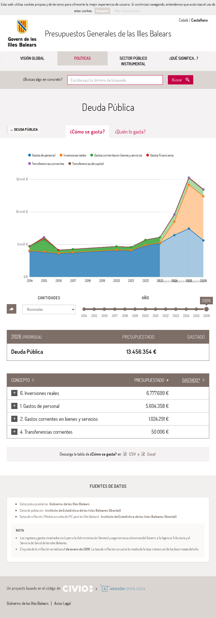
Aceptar (102, 10)
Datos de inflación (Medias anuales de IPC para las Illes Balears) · (98, 516)
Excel (151, 454)
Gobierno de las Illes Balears (22, 33)
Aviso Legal (62, 603)
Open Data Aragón (122, 588)
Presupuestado (149, 380)
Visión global (32, 58)
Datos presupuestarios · (55, 504)
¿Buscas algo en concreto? (42, 79)
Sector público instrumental (133, 61)
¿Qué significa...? (183, 58)
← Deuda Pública (24, 129)
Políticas (82, 58)
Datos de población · (70, 510)
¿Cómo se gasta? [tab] (87, 131)
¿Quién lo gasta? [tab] (130, 131)
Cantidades (49, 297)
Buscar (177, 79)
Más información (127, 10)
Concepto (20, 380)
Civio (77, 589)
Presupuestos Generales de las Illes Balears (108, 33)
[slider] (206, 309)
